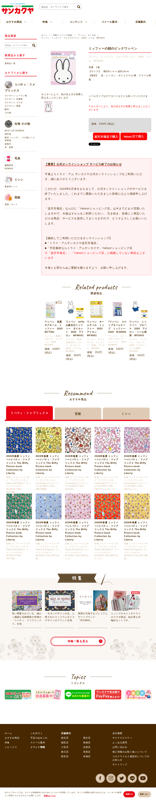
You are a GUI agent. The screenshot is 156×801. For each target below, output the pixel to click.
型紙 (17, 197)
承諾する (129, 794)
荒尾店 (87, 751)
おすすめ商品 (12, 737)
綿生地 (8, 134)
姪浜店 (65, 737)
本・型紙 (9, 147)
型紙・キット (11, 204)
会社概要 (117, 733)
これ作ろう (36, 733)
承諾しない (144, 794)
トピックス (11, 747)
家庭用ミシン (11, 186)
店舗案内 (66, 733)
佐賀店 (87, 747)
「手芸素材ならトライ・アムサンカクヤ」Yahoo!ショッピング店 (89, 248)
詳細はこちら (50, 796)
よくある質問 (119, 742)
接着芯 (8, 144)
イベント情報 (37, 747)
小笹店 (65, 747)
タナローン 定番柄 (14, 99)
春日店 (65, 751)
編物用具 (9, 165)
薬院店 (65, 742)
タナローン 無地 (13, 106)
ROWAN (9, 168)
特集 (7, 742)
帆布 (7, 109)
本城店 (87, 756)
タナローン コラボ (14, 102)
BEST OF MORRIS (15, 131)
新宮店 (65, 756)
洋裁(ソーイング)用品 (62, 35)
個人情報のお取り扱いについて (129, 751)
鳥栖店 (87, 742)
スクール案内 (109, 22)
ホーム (44, 35)
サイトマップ (119, 764)
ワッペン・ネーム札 (87, 35)
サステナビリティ (122, 737)
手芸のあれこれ (39, 737)
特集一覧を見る (78, 641)
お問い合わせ (119, 747)
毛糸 (17, 158)
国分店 (87, 737)
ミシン (19, 179)
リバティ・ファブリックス (20, 87)
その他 (8, 113)
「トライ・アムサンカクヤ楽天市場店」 (73, 243)
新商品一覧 (10, 63)
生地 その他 (22, 123)
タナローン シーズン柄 (16, 96)
